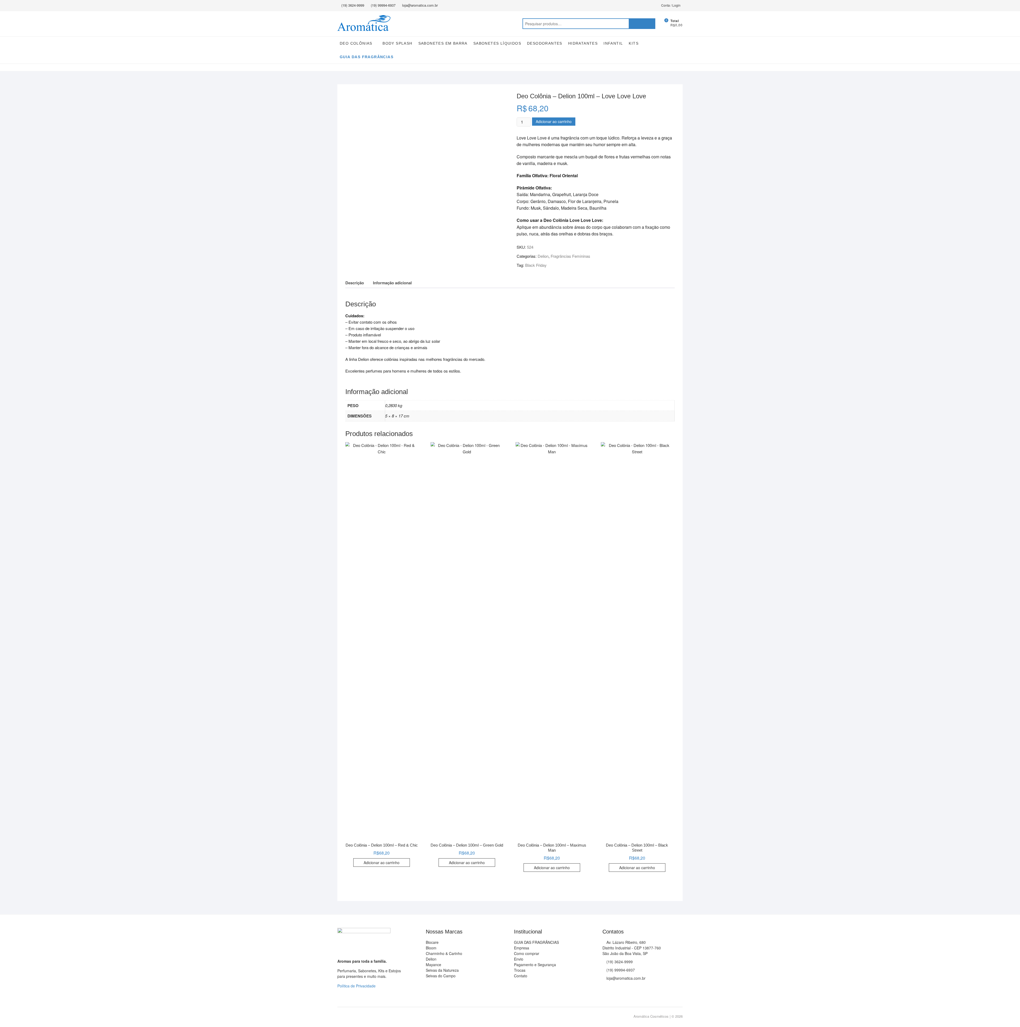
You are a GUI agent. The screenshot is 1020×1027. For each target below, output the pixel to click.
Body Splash (397, 43)
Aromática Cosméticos (651, 1016)
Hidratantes (583, 43)
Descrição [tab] (354, 283)
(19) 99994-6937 (383, 5)
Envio (518, 959)
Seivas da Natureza (442, 970)
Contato (520, 975)
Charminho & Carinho (444, 953)
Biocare (432, 942)
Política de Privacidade (356, 985)
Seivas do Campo (441, 975)
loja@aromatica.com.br (420, 5)
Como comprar (526, 953)
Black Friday (536, 265)
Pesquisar (642, 23)
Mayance (433, 964)
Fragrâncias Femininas (570, 256)
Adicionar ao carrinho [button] (382, 862)
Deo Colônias (356, 43)
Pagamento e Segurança (535, 964)
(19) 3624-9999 (352, 5)
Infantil (613, 43)
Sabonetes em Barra (443, 43)
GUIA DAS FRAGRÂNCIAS (366, 57)
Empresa (521, 947)
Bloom (431, 947)
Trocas (519, 970)
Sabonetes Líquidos (497, 43)
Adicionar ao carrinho (554, 121)
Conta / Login (671, 5)
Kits (634, 43)
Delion (543, 256)
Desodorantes (544, 43)
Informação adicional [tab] (392, 283)
